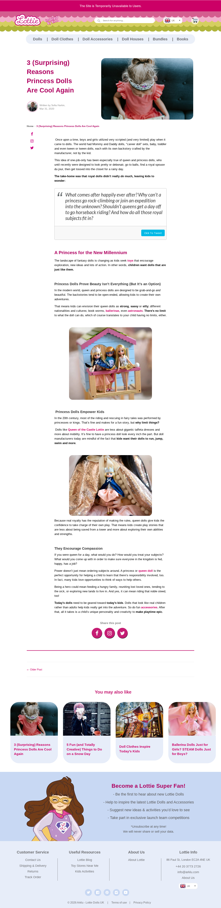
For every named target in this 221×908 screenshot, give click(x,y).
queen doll (145, 570)
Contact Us (33, 860)
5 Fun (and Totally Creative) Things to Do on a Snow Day (84, 749)
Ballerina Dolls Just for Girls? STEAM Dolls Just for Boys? (191, 749)
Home (30, 126)
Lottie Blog (84, 860)
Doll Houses (132, 39)
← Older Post (34, 669)
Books (182, 39)
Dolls (37, 39)
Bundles (160, 39)
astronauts (135, 310)
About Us (188, 878)
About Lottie (136, 860)
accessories (149, 607)
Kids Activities (84, 871)
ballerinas (112, 310)
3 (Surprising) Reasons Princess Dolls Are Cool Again (67, 126)
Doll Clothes (62, 39)
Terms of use (119, 902)
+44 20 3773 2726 (188, 866)
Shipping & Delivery (32, 865)
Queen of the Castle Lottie (86, 429)
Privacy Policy (142, 902)
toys (130, 260)
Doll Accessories (98, 39)
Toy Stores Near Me (84, 865)
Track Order (33, 877)
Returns (32, 871)
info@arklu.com (188, 872)
